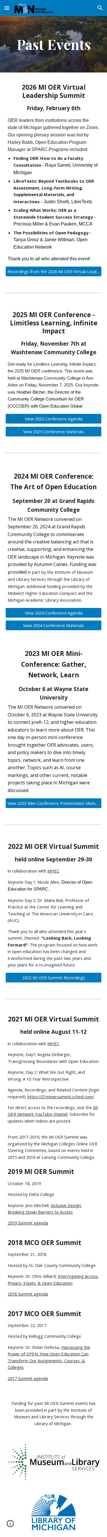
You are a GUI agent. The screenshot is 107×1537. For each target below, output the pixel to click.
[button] (7, 8)
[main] (53, 44)
